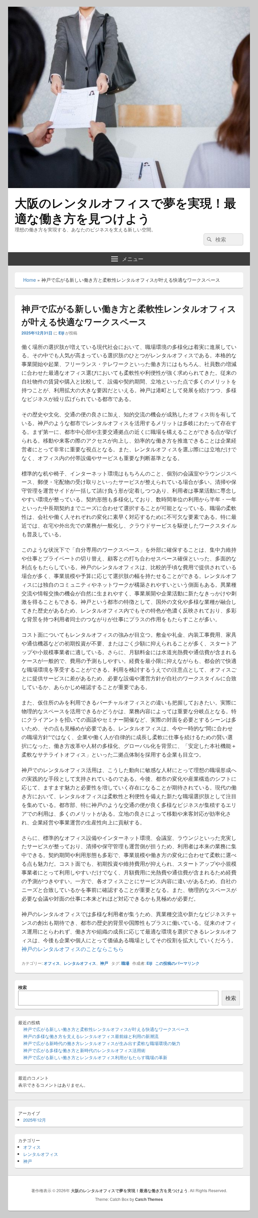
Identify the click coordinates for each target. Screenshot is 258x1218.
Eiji (61, 333)
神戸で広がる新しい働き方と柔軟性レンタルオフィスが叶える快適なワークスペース (106, 1029)
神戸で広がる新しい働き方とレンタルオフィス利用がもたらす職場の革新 (95, 1057)
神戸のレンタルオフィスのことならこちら (73, 949)
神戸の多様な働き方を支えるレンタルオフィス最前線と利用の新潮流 (91, 1036)
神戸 (104, 963)
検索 (22, 987)
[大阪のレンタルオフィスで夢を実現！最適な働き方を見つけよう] (129, 186)
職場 (125, 963)
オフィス (52, 963)
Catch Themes (149, 1199)
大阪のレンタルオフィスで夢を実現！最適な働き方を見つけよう (125, 210)
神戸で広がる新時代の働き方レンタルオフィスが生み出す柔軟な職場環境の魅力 (101, 1043)
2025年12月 (34, 1120)
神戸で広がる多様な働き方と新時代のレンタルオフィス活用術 (84, 1050)
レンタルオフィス (80, 963)
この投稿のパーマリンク (177, 963)
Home (29, 279)
